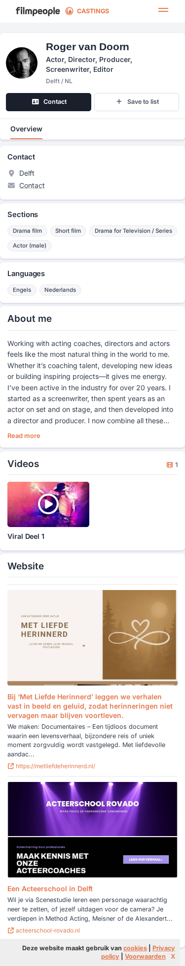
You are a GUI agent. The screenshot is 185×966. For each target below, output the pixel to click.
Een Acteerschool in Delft (50, 888)
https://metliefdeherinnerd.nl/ (54, 766)
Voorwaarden (145, 956)
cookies (135, 948)
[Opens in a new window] (92, 638)
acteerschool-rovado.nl (47, 930)
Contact (32, 185)
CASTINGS (93, 11)
